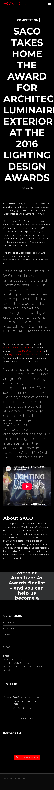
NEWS (6, 634)
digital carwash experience (23, 354)
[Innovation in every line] (27, 746)
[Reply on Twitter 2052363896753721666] (14, 709)
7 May (37, 697)
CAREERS (8, 622)
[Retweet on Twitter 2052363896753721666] (19, 709)
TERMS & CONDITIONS (16, 663)
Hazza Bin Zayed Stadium (28, 351)
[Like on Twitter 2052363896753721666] (25, 709)
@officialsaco (26, 697)
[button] (49, 3)
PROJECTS (9, 640)
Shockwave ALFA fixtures (17, 347)
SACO (6, 646)
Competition (27, 20)
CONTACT (8, 628)
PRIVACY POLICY (12, 659)
